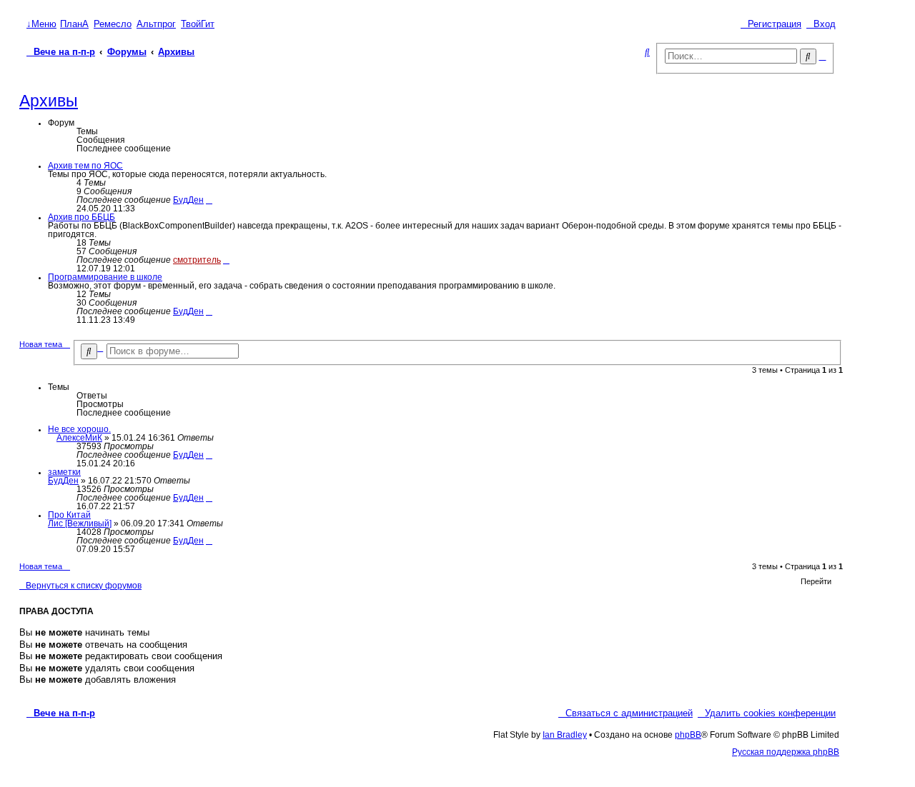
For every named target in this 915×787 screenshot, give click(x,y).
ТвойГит (197, 24)
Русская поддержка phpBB (785, 752)
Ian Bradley (565, 735)
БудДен (188, 200)
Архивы (48, 100)
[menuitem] (821, 24)
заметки (64, 472)
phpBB (688, 735)
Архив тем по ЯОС (85, 165)
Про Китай (69, 515)
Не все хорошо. (79, 429)
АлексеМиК (79, 437)
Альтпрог (156, 24)
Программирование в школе (105, 277)
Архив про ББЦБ (81, 217)
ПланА (74, 24)
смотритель (197, 260)
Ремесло (113, 24)
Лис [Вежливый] (80, 523)
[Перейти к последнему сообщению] (209, 455)
